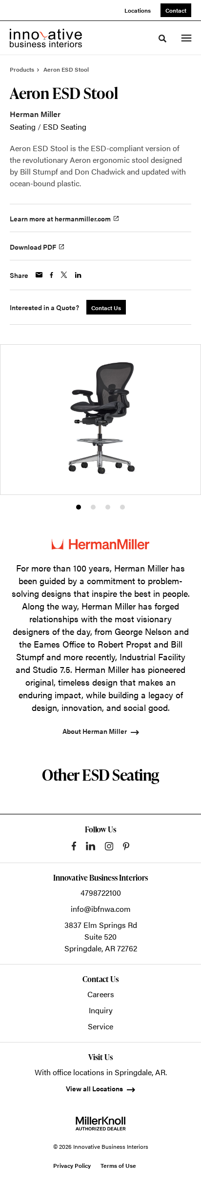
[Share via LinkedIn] (78, 275)
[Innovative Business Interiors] (46, 38)
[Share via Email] (39, 274)
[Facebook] (74, 846)
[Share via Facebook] (51, 275)
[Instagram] (109, 846)
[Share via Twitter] (63, 275)
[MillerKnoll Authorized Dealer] (100, 1123)
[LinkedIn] (90, 846)
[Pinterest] (126, 846)
